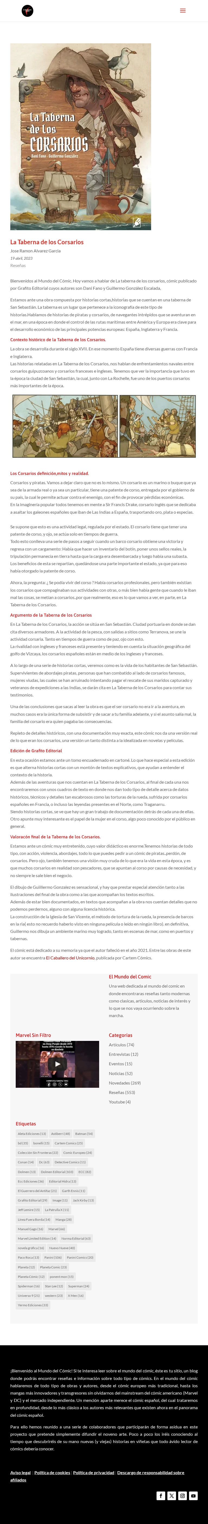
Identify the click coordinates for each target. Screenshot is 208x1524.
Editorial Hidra (62, 1181)
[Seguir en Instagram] (182, 1496)
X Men (76, 1296)
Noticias (116, 1073)
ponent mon (62, 1277)
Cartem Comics (69, 1143)
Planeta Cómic (31, 1277)
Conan (26, 1162)
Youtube (117, 1101)
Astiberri (60, 1134)
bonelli (41, 1143)
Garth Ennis (73, 1191)
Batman (84, 1134)
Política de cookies (52, 1472)
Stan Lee (54, 1286)
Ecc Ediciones (31, 1181)
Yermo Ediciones (33, 1305)
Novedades (119, 1082)
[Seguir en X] (171, 1496)
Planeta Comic (53, 1267)
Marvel (56, 1229)
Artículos (117, 1044)
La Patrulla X (57, 1210)
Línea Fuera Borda (34, 1219)
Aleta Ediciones (32, 1134)
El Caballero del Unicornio (70, 957)
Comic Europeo (77, 1153)
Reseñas (18, 265)
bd (23, 1143)
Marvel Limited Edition (37, 1238)
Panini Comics (80, 1257)
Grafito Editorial (32, 1200)
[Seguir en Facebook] (161, 1496)
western (54, 1296)
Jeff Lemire (29, 1210)
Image (60, 1200)
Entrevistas (119, 1054)
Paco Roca (28, 1257)
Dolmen (27, 1172)
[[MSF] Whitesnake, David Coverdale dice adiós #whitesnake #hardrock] (57, 1064)
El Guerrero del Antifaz (37, 1191)
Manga (64, 1219)
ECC (85, 1172)
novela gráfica (31, 1248)
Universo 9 (29, 1296)
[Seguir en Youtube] (193, 1496)
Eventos (116, 1063)
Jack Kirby (83, 1200)
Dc (44, 1162)
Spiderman (29, 1286)
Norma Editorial (76, 1238)
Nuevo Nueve (62, 1248)
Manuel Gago (30, 1229)
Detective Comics (70, 1162)
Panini (53, 1257)
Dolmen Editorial (57, 1172)
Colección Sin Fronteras (38, 1153)
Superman (78, 1286)
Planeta (26, 1267)
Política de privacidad (93, 1472)
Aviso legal (20, 1472)
